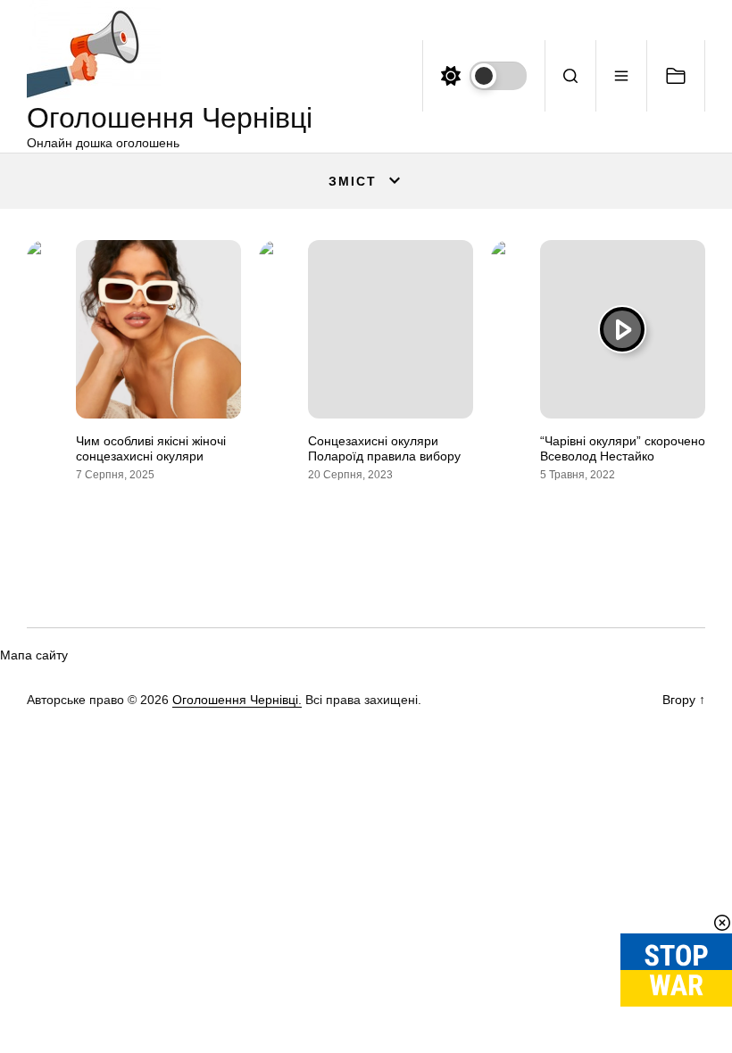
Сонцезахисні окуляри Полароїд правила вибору (384, 448)
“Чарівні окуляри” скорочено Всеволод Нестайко (622, 448)
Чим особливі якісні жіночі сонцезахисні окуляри (151, 448)
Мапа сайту (34, 655)
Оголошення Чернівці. (237, 699)
